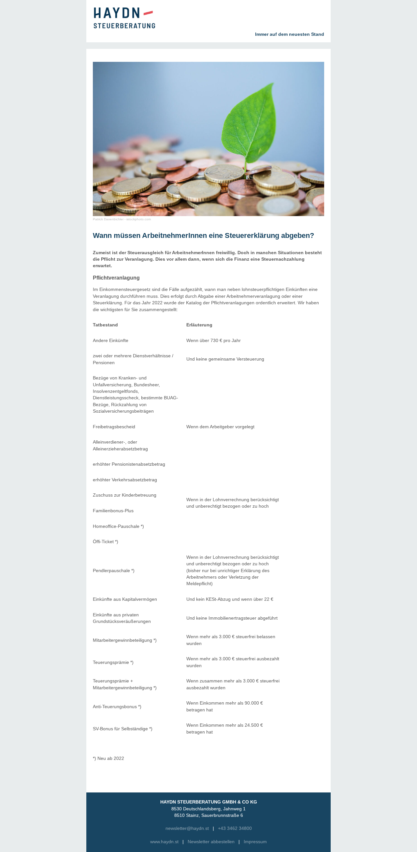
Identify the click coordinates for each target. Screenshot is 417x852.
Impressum (255, 841)
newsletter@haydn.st (187, 828)
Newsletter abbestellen (211, 841)
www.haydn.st (164, 841)
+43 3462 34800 (235, 828)
